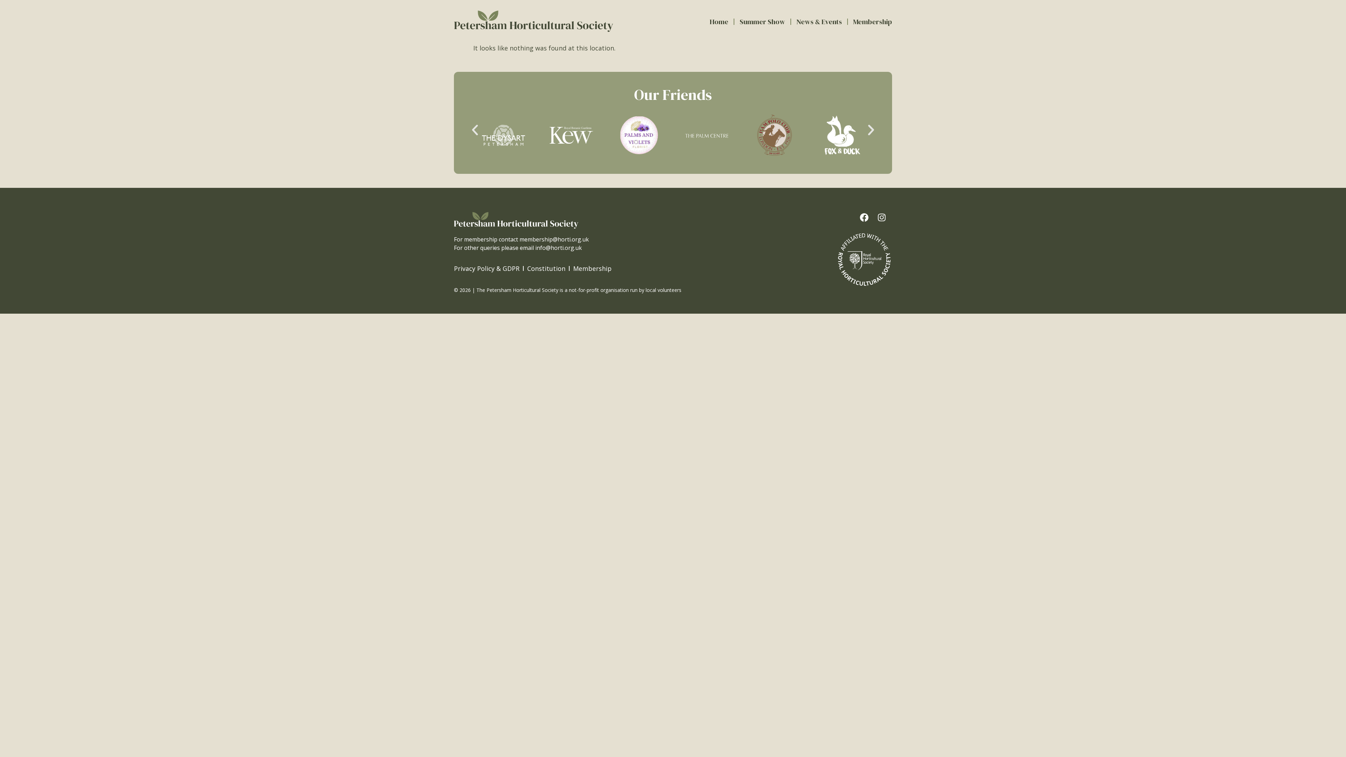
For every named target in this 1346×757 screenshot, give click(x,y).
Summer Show (762, 22)
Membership (872, 22)
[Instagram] (882, 217)
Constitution (546, 268)
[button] (475, 130)
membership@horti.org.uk (554, 239)
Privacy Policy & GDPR (486, 268)
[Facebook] (864, 217)
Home (719, 22)
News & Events (819, 22)
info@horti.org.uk (558, 248)
